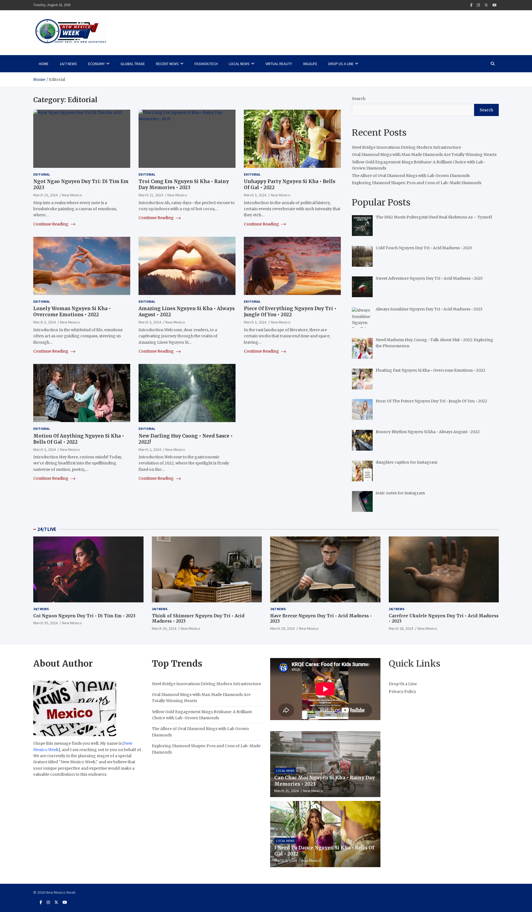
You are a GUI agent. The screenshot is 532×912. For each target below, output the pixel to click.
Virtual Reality (278, 63)
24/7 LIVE (46, 529)
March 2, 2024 (150, 449)
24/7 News (68, 63)
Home (43, 63)
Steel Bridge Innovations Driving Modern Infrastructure (406, 147)
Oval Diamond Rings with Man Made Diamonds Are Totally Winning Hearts (424, 154)
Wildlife (310, 63)
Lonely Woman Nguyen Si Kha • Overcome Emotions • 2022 (72, 311)
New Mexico (72, 194)
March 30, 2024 (45, 622)
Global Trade (133, 63)
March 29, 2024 (282, 628)
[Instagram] (478, 5)
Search (358, 98)
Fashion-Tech (206, 63)
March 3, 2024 (255, 194)
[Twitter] (486, 5)
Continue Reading (51, 224)
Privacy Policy (402, 691)
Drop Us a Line (341, 63)
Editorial (41, 174)
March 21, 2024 (151, 194)
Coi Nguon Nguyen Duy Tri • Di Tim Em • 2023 (84, 615)
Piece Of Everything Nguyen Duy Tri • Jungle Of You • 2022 (290, 311)
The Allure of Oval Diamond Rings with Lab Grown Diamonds (411, 175)
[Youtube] (494, 5)
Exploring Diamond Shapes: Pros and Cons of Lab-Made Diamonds (416, 182)
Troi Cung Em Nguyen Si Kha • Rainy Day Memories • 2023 (184, 184)
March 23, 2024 (45, 194)
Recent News (167, 63)
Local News (239, 63)
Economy (96, 63)
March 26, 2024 (401, 628)
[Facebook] (471, 5)
